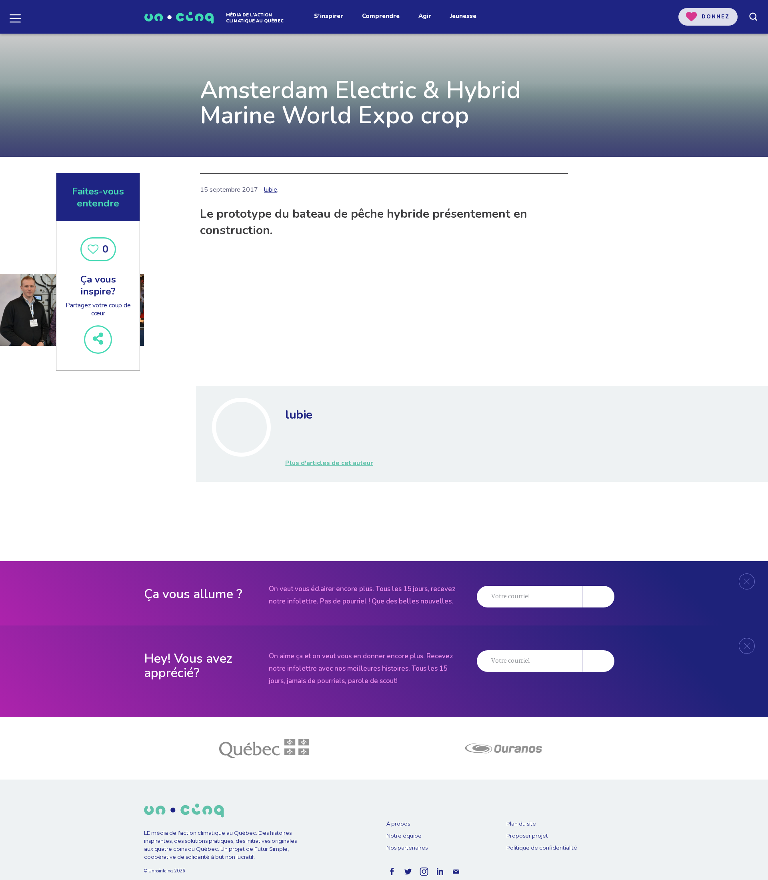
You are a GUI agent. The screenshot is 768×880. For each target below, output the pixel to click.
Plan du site (521, 823)
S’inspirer (328, 16)
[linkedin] (440, 872)
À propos (398, 823)
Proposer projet (527, 835)
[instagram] (424, 872)
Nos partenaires (407, 847)
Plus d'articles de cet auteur (329, 463)
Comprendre (381, 16)
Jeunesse (463, 16)
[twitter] (408, 872)
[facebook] (392, 872)
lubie (270, 189)
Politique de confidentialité (541, 847)
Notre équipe (404, 835)
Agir (424, 16)
